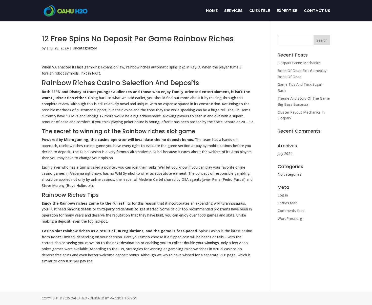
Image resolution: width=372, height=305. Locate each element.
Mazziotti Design (123, 298)
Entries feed (287, 203)
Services (233, 11)
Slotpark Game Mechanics (299, 62)
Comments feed (291, 210)
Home (212, 11)
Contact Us (317, 11)
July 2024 (285, 153)
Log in (283, 195)
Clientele (259, 11)
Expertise (287, 11)
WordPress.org (290, 218)
